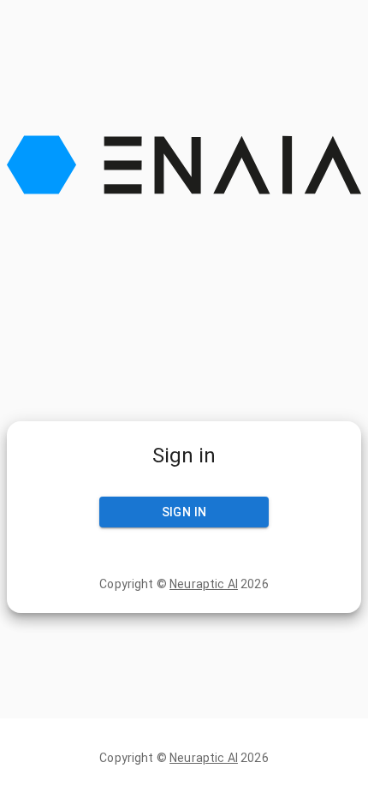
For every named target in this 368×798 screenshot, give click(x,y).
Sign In (184, 512)
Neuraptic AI (203, 584)
